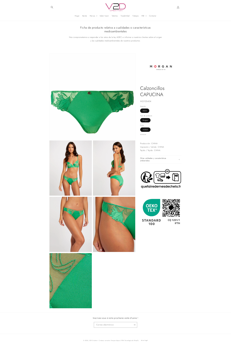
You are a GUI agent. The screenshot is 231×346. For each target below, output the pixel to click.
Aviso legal (144, 340)
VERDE (145, 129)
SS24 (145, 111)
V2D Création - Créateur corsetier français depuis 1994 (106, 340)
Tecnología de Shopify (132, 340)
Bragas (145, 120)
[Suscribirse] (134, 325)
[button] (52, 7)
